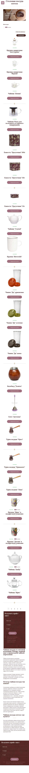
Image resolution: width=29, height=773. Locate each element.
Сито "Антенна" (14, 417)
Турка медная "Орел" (14, 439)
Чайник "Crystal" (14, 229)
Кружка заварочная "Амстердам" (14, 51)
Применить (21, 35)
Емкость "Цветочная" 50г (14, 178)
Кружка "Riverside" (14, 257)
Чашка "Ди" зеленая (14, 323)
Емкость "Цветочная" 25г (14, 206)
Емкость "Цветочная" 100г (14, 152)
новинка (9, 27)
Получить (12, 633)
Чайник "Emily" (14, 569)
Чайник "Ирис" (15, 592)
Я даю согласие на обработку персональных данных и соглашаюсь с (12, 639)
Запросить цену (14, 56)
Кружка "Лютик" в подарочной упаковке (14, 542)
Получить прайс (19, 15)
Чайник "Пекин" (14, 94)
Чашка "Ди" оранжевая (14, 292)
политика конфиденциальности (17, 763)
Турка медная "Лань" (14, 490)
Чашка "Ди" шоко (14, 353)
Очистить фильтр (20, 31)
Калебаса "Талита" (14, 386)
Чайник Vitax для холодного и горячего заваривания (14, 123)
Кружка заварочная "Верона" (14, 73)
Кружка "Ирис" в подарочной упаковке (14, 513)
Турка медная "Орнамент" (14, 467)
